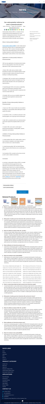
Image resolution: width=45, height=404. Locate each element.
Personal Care (5, 378)
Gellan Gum (4, 367)
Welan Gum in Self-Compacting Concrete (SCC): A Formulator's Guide (32, 269)
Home (3, 350)
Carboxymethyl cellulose (8, 185)
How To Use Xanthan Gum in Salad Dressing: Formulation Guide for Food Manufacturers (12, 282)
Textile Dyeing (4, 381)
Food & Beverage (5, 376)
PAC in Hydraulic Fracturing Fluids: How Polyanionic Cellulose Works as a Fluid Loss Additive (32, 267)
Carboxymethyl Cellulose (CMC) (8, 370)
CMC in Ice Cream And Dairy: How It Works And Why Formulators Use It (12, 271)
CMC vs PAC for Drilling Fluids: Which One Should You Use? (12, 278)
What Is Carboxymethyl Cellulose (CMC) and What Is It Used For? (32, 278)
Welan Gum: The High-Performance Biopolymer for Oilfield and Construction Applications (32, 280)
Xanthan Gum (4, 363)
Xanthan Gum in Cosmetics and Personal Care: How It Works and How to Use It (12, 267)
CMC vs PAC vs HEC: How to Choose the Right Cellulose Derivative (12, 275)
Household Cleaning (6, 380)
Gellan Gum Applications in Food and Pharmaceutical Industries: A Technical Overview (32, 282)
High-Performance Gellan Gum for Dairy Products (6, 205)
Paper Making (4, 383)
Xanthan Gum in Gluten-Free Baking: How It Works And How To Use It (32, 271)
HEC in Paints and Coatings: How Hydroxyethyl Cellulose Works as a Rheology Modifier (12, 269)
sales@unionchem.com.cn (9, 394)
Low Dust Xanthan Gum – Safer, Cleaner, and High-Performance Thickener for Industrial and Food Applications (30, 205)
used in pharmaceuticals (8, 187)
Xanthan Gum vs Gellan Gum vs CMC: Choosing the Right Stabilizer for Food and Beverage (12, 273)
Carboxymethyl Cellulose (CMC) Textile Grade (14, 205)
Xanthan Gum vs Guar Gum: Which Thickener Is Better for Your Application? (12, 280)
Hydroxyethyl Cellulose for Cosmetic (22, 205)
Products (4, 352)
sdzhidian (30, 402)
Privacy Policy (38, 402)
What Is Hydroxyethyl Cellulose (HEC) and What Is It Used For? (32, 275)
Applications (4, 354)
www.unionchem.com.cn (14, 27)
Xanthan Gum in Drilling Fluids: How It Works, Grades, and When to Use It (32, 273)
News (3, 355)
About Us (4, 357)
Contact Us (4, 359)
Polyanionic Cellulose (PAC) (7, 368)
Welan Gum (4, 365)
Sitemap (33, 402)
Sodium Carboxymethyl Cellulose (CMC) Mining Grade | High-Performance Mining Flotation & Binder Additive (38, 205)
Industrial (4, 386)
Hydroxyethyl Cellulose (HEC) (7, 372)
